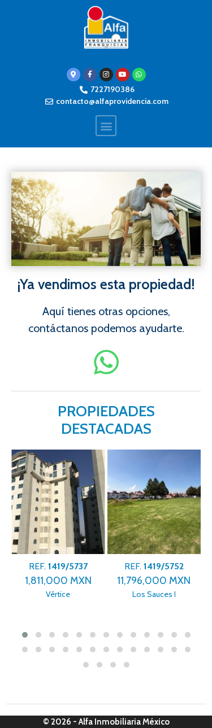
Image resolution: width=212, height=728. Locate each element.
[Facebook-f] (90, 74)
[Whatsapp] (139, 74)
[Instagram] (106, 74)
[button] (106, 125)
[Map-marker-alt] (73, 74)
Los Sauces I (154, 580)
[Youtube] (122, 74)
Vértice (58, 580)
